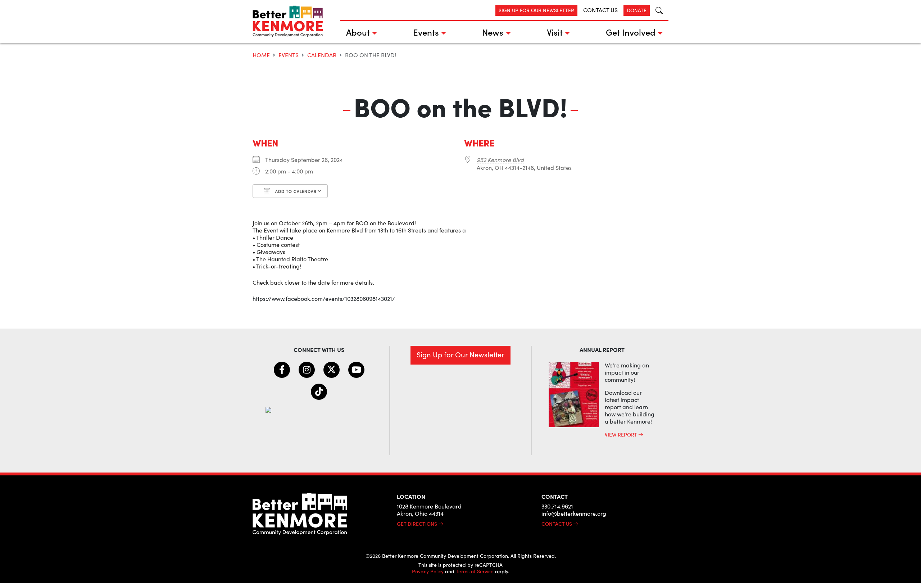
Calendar (321, 55)
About (358, 32)
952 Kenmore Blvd (500, 159)
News (492, 32)
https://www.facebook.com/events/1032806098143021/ (324, 298)
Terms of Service (475, 571)
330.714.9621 (557, 506)
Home (261, 55)
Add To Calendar (295, 191)
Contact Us (600, 10)
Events (426, 32)
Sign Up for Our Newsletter (536, 10)
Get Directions (417, 523)
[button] (656, 10)
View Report (621, 434)
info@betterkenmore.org (573, 513)
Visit (555, 32)
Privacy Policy (428, 571)
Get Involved (630, 32)
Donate (636, 10)
